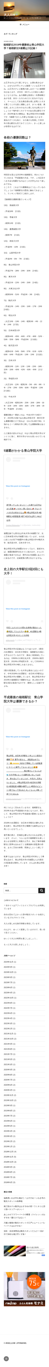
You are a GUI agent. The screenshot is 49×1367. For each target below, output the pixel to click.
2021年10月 (9, 1039)
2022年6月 (8, 1013)
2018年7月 (8, 1177)
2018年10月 (9, 1162)
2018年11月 (8, 1157)
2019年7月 (8, 1116)
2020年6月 (8, 1085)
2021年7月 (8, 1054)
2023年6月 (8, 987)
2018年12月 (9, 1152)
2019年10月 (9, 1100)
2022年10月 (9, 998)
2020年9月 (8, 1070)
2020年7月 (8, 1080)
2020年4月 (8, 1090)
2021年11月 (8, 1034)
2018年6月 (8, 1182)
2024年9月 (8, 967)
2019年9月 (8, 1105)
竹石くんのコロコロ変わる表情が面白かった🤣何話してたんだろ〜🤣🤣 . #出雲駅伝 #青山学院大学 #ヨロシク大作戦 (24, 631)
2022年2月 (8, 1029)
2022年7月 (8, 1008)
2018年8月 (8, 1172)
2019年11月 (8, 1095)
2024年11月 (8, 962)
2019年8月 (8, 1111)
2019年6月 (8, 1121)
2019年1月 (8, 1146)
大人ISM (9, 14)
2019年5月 (8, 1126)
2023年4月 (8, 993)
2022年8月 (8, 1003)
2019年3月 (8, 1136)
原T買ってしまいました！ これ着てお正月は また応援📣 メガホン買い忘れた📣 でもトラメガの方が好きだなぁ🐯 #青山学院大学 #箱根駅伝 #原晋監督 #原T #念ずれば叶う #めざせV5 (24, 512)
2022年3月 (8, 1023)
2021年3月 (8, 1064)
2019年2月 (8, 1141)
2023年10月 (9, 972)
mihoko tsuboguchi (13, 799)
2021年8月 (8, 1049)
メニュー (25, 24)
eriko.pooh (10, 640)
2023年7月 (8, 982)
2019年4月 (8, 1131)
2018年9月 (8, 1167)
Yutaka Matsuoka (13, 525)
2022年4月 (8, 1018)
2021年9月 (8, 1044)
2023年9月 (8, 977)
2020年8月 (8, 1075)
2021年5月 (8, 1059)
